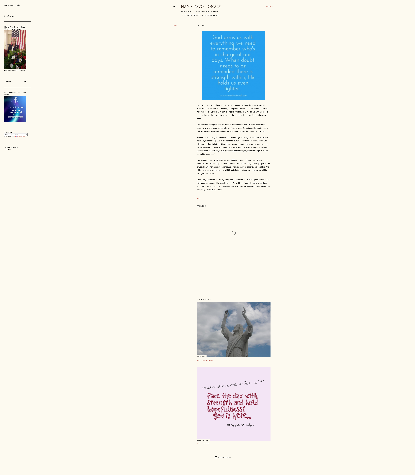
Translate (21, 137)
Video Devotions (195, 15)
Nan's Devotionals (201, 6)
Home (183, 15)
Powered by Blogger (224, 457)
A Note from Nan (211, 15)
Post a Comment (207, 360)
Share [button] (175, 26)
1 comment (205, 444)
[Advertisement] (234, 278)
